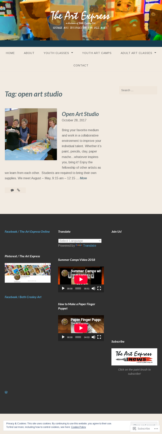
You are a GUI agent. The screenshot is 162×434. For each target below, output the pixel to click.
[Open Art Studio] (18, 190)
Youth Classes (56, 53)
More (83, 178)
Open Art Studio (80, 114)
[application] (81, 279)
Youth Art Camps (97, 53)
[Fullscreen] (99, 288)
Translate (89, 245)
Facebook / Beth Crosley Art (23, 297)
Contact (81, 65)
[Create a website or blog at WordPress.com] (6, 392)
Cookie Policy (78, 427)
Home (10, 53)
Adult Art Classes (136, 53)
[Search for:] (138, 90)
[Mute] (93, 288)
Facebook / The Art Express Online (27, 231)
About (29, 53)
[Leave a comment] (12, 190)
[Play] (63, 288)
